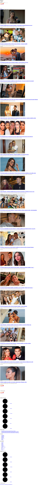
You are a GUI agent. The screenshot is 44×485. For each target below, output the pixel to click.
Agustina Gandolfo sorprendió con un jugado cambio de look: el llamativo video (13, 382)
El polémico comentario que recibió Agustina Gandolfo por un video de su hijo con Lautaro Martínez (17, 247)
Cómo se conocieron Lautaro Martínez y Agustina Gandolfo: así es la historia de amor (14, 154)
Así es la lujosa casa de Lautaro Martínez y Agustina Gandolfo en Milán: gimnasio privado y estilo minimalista (18, 210)
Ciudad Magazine (2, 9)
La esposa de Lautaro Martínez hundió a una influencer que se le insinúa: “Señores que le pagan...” (16, 287)
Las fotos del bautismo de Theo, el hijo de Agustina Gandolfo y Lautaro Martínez (13, 306)
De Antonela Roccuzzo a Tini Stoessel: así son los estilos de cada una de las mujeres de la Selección (16, 136)
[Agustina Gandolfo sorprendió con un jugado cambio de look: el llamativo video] (22, 372)
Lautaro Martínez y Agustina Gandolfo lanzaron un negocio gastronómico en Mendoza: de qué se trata (17, 191)
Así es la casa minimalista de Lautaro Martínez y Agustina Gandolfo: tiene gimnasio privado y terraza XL (17, 228)
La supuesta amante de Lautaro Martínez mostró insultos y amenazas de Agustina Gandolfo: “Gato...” (17, 267)
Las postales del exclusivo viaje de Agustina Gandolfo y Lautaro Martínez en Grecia (14, 62)
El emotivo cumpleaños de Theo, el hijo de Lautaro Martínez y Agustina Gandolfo (13, 43)
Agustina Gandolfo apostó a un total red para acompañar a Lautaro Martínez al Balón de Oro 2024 (16, 361)
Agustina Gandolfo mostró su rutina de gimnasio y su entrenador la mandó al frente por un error (16, 25)
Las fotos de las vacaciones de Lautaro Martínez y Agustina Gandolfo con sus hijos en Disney (15, 343)
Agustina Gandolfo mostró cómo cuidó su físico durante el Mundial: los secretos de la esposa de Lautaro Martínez (19, 99)
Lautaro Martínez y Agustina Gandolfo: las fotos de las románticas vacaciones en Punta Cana (15, 324)
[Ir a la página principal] (5, 7)
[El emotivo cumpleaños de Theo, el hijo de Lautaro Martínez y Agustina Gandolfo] (22, 35)
